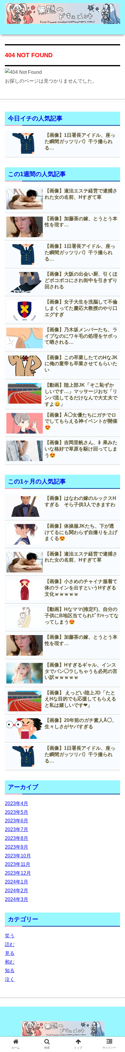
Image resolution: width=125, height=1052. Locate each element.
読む (10, 944)
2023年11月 (17, 864)
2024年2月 (16, 890)
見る (10, 953)
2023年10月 (18, 855)
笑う (10, 935)
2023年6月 (16, 820)
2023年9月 (16, 847)
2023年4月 (16, 803)
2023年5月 (16, 812)
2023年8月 (16, 838)
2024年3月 (16, 899)
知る (10, 970)
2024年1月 (16, 881)
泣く (10, 979)
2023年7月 (16, 829)
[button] (112, 702)
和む (10, 962)
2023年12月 (18, 873)
